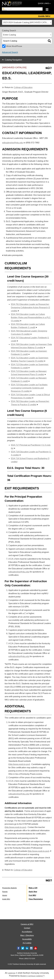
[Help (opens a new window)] (51, 68)
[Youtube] (35, 948)
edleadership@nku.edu (12, 143)
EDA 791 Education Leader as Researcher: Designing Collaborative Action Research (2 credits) (30, 307)
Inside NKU (6, 899)
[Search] (4, 9)
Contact (27, 928)
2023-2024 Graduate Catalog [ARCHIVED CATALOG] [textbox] (27, 22)
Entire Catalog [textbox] (9, 35)
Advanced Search (10, 52)
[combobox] (27, 22)
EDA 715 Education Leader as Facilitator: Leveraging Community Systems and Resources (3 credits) (29, 388)
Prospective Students (9, 888)
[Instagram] (31, 948)
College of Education (23, 87)
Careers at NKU (27, 924)
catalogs (11, 972)
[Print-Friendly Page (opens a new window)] (48, 68)
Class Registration (36, 899)
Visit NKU (32, 895)
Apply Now (33, 892)
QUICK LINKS (43, 3)
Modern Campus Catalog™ (32, 975)
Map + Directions (27, 935)
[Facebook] (18, 948)
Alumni (4, 895)
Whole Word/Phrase (14, 46)
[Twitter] (23, 948)
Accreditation (27, 932)
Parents (5, 892)
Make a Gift (33, 888)
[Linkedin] (27, 948)
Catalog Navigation (13, 60)
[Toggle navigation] (48, 10)
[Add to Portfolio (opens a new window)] (46, 68)
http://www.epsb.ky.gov (19, 764)
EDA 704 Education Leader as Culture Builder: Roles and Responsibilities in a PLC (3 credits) (31, 317)
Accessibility (27, 939)
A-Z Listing (27, 943)
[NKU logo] (12, 4)
